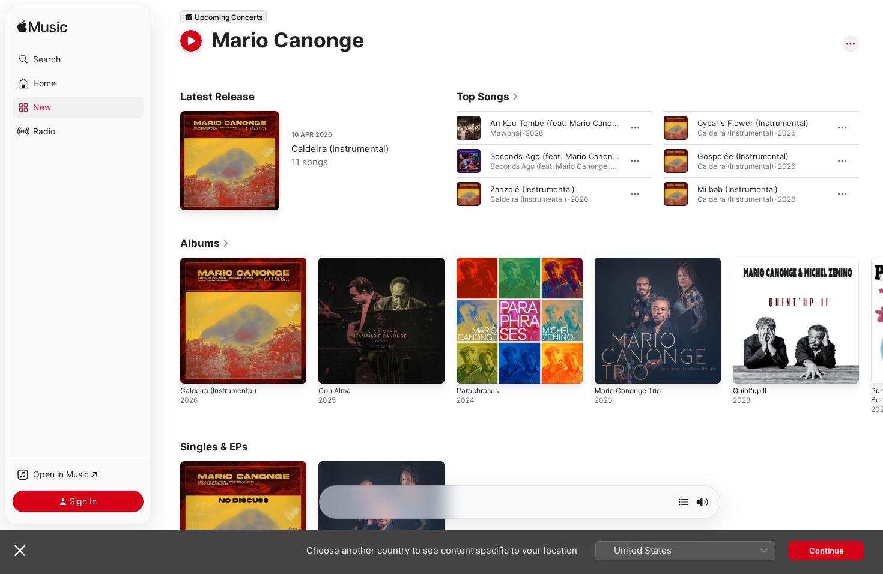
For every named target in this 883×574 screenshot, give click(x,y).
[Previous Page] (444, 161)
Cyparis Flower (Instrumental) (753, 123)
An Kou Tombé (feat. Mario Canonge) (560, 123)
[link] (488, 96)
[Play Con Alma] (333, 369)
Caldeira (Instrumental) (340, 148)
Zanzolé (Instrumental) (532, 189)
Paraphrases (480, 262)
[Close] (19, 550)
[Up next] (683, 502)
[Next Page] (871, 161)
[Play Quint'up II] (748, 369)
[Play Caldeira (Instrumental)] (195, 195)
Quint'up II (752, 262)
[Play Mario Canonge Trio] (610, 369)
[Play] (191, 41)
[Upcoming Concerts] (223, 16)
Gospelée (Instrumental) (743, 156)
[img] (42, 27)
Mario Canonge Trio (631, 262)
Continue (826, 550)
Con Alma (336, 262)
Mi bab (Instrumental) (737, 189)
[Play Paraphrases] (472, 369)
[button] (78, 59)
